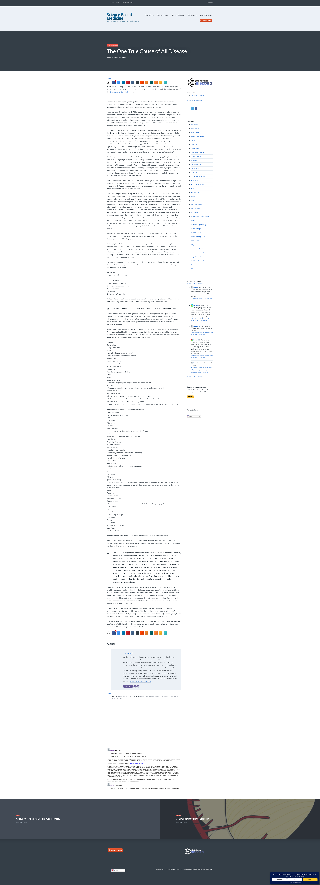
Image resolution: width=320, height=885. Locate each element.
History (193, 188)
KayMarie (196, 326)
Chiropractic (194, 144)
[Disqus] (144, 725)
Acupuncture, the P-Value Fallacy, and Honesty (38, 818)
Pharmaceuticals (196, 233)
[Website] (135, 686)
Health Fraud (195, 180)
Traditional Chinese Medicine (200, 261)
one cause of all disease (152, 696)
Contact (118, 2)
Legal (192, 201)
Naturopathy (195, 213)
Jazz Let (195, 287)
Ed (194, 363)
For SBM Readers (178, 15)
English (191, 416)
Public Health (195, 241)
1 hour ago (202, 334)
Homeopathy (195, 192)
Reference (191, 15)
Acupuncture (195, 124)
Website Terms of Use (127, 2)
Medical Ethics (195, 209)
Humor (193, 197)
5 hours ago (205, 372)
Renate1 (196, 305)
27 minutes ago (203, 320)
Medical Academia (196, 205)
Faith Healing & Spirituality (199, 176)
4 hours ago (202, 357)
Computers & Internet (198, 152)
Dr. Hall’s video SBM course (194, 100)
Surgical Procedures (197, 257)
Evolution (194, 172)
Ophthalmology (195, 229)
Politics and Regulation (198, 237)
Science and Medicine (113, 45)
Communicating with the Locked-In (192, 818)
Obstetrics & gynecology (198, 225)
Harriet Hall (110, 57)
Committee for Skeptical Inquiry (121, 92)
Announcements (196, 128)
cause (142, 696)
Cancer (193, 140)
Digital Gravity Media (173, 869)
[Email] (138, 686)
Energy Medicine (196, 164)
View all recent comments (195, 283)
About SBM (148, 15)
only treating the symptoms (169, 696)
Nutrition (193, 221)
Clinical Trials (195, 148)
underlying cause (116, 698)
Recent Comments (206, 15)
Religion (193, 245)
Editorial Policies (162, 15)
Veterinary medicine (197, 269)
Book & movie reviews (197, 136)
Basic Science (195, 132)
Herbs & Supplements (198, 184)
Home (112, 2)
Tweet (109, 79)
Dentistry (194, 160)
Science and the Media (198, 253)
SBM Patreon (207, 20)
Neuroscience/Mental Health (200, 217)
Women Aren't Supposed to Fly (140, 681)
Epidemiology (195, 168)
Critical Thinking (196, 156)
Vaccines (193, 265)
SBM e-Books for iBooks (198, 95)
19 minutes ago (203, 300)
